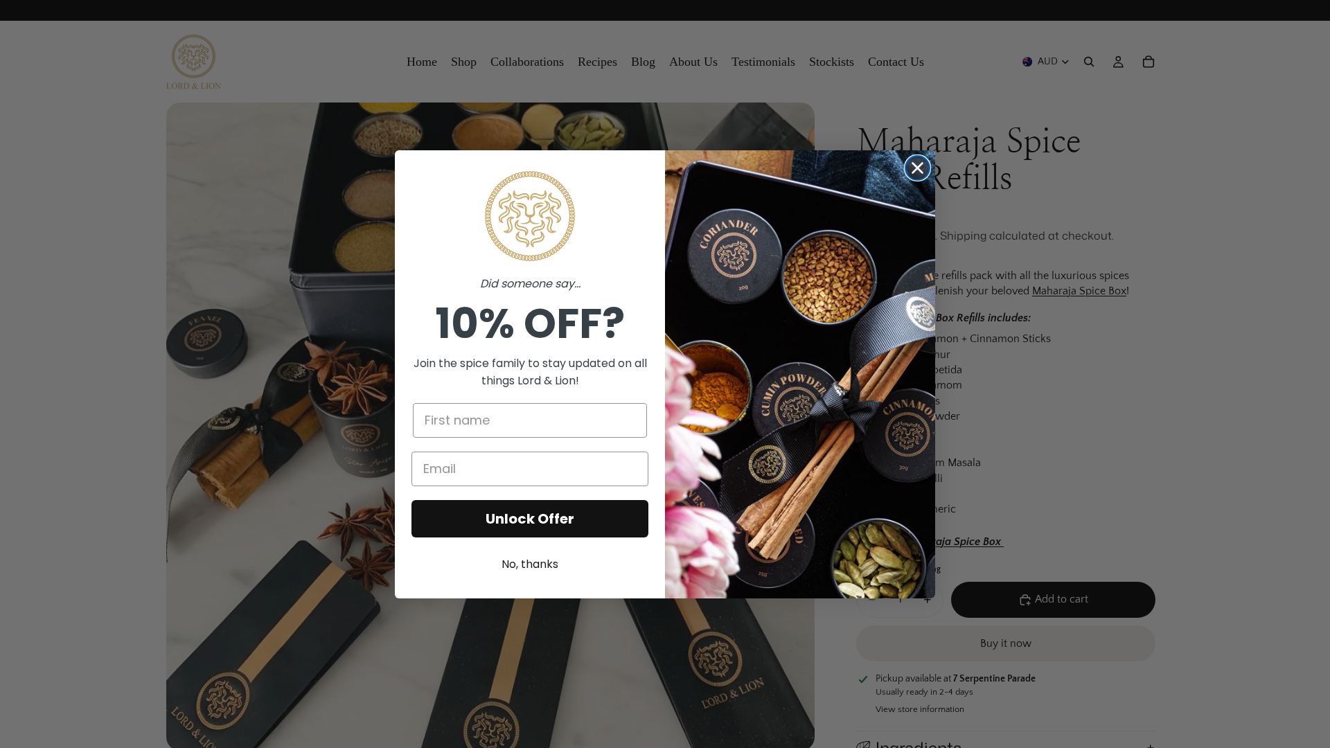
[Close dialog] (917, 168)
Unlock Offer (530, 518)
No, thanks (530, 564)
